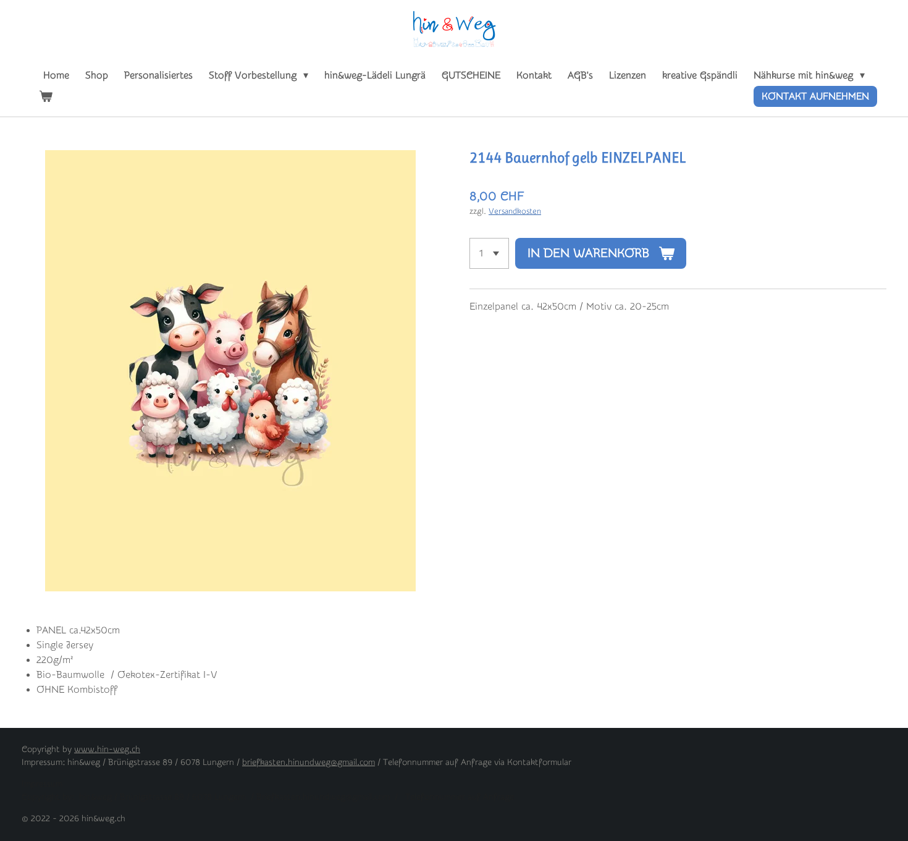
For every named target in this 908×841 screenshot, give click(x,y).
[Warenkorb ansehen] (46, 96)
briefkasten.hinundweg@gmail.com (308, 762)
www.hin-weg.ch (107, 749)
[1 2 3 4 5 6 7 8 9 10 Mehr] (489, 253)
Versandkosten (515, 211)
